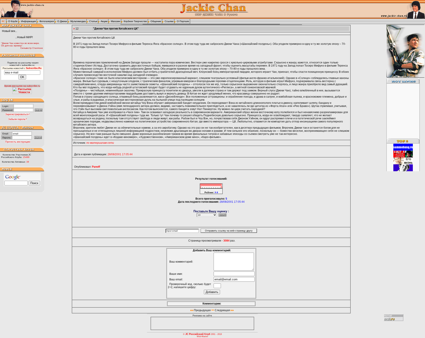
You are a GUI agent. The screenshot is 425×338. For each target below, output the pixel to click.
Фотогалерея (46, 21)
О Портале (183, 21)
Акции (104, 21)
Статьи (93, 21)
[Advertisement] (400, 111)
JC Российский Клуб (197, 334)
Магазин (115, 21)
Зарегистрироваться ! (17, 114)
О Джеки (62, 21)
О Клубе (13, 21)
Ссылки (169, 21)
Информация (28, 21)
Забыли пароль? (17, 119)
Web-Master (202, 336)
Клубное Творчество (135, 21)
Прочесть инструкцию (17, 141)
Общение (156, 21)
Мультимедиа (78, 21)
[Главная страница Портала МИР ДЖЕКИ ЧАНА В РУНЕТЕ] (3, 21)
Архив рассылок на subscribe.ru (22, 85)
